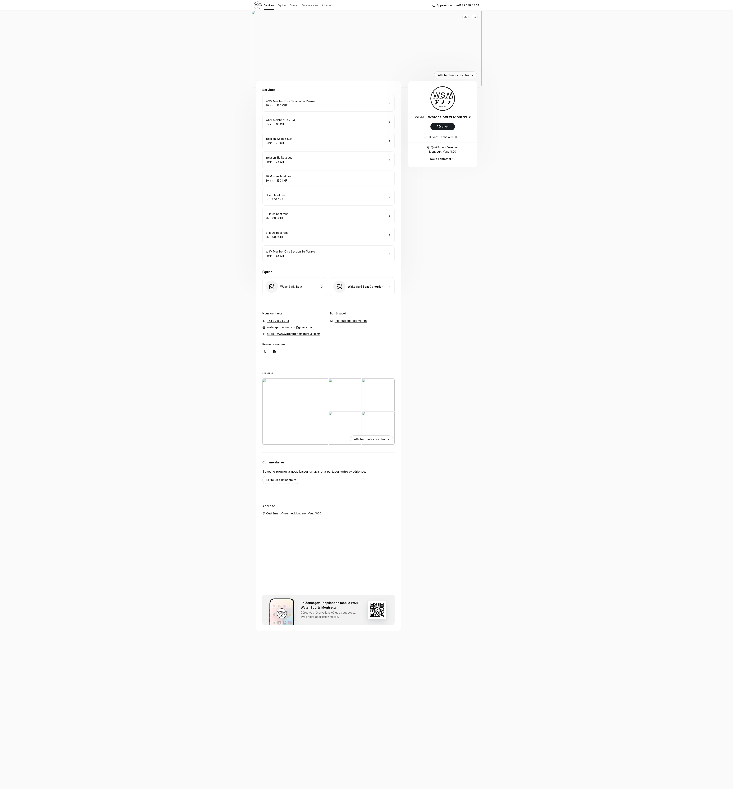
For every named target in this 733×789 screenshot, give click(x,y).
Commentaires (309, 5)
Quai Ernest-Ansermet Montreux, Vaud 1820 (443, 149)
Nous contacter (440, 158)
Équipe (282, 5)
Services (269, 5)
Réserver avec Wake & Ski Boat (295, 286)
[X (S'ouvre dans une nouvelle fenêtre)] (265, 351)
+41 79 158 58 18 (467, 5)
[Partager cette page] (465, 17)
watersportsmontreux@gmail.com (289, 327)
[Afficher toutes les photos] (367, 49)
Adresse (327, 5)
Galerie (294, 5)
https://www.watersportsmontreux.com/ (293, 333)
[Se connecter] (475, 17)
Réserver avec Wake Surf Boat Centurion (362, 286)
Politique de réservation (351, 320)
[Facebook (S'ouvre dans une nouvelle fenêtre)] (274, 351)
